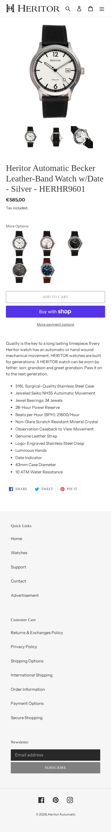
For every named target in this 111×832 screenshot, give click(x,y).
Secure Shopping (27, 717)
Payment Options (27, 703)
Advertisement (25, 595)
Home (16, 538)
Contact (18, 581)
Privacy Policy (24, 646)
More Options (17, 226)
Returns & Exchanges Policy (37, 632)
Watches (19, 552)
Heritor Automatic (61, 814)
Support (18, 567)
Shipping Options (27, 660)
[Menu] (101, 8)
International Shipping (32, 675)
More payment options (55, 324)
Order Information (28, 689)
